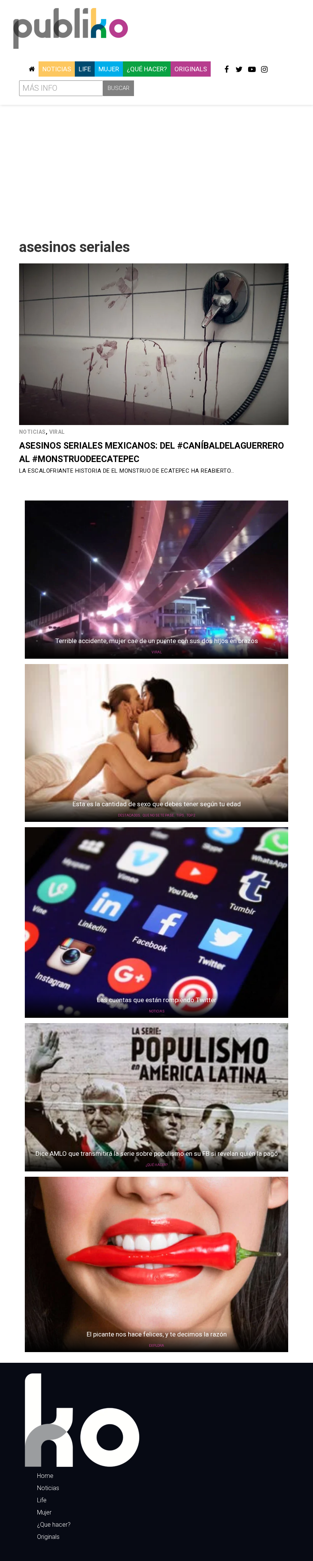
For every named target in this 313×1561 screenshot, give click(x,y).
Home (45, 1475)
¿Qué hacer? (147, 69)
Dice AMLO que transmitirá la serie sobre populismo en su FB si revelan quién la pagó (156, 1153)
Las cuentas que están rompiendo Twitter (156, 1000)
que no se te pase (158, 815)
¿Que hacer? (54, 1524)
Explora (156, 1346)
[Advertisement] (156, 169)
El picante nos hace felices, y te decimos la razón (157, 1334)
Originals (190, 69)
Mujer (108, 69)
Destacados (129, 815)
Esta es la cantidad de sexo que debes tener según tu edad (157, 804)
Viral (57, 432)
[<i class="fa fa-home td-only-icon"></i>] (32, 69)
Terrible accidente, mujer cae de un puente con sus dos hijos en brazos (156, 641)
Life (85, 69)
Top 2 (191, 815)
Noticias (56, 69)
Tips (180, 815)
